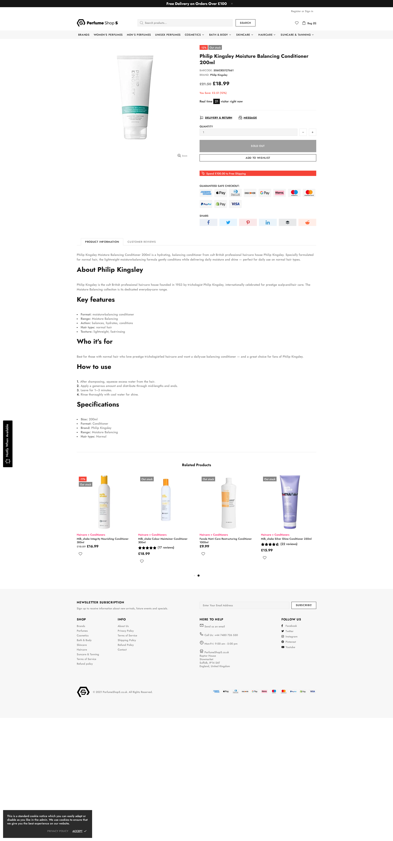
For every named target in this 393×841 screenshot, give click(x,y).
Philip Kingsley (218, 75)
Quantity (206, 126)
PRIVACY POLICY (57, 831)
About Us (123, 626)
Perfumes (82, 630)
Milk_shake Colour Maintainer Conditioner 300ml (285, 540)
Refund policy (85, 663)
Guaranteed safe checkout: (220, 186)
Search (245, 23)
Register (296, 11)
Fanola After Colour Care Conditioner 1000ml (165, 539)
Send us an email (214, 626)
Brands (81, 626)
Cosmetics (83, 635)
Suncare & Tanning (88, 654)
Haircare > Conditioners (91, 534)
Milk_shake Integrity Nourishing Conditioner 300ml (225, 540)
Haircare (82, 649)
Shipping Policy (127, 640)
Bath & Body (84, 640)
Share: (204, 216)
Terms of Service (86, 659)
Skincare (82, 645)
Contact (122, 649)
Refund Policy (126, 645)
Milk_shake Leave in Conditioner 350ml (100, 539)
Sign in (309, 11)
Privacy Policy (126, 630)
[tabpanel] (104, 518)
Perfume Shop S (97, 22)
